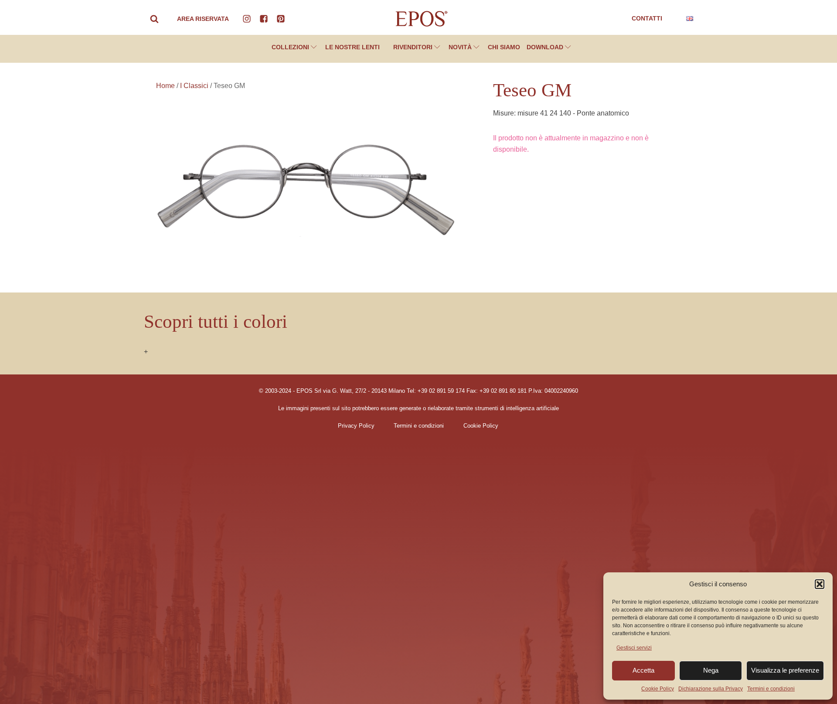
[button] (819, 584)
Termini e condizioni (771, 689)
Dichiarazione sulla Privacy (710, 689)
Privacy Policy (356, 426)
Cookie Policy (657, 689)
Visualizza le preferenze (785, 670)
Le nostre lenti (352, 47)
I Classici (194, 85)
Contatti (647, 18)
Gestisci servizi (634, 648)
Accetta (643, 670)
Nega (710, 670)
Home (165, 85)
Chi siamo (504, 47)
